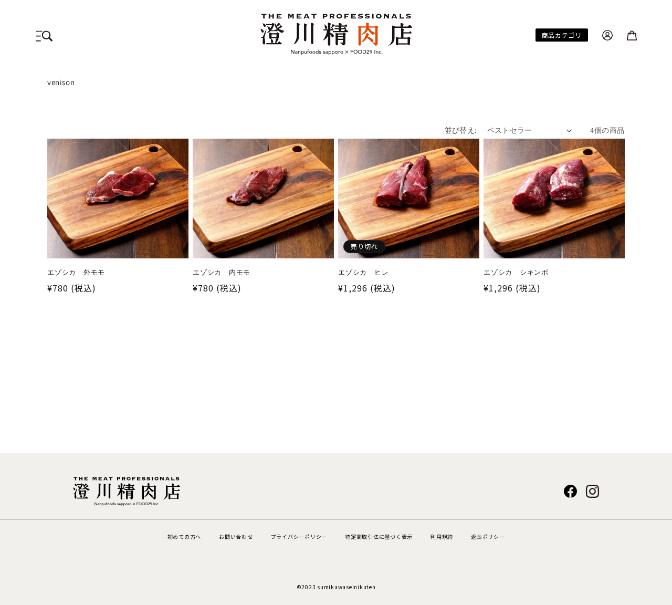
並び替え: (461, 130)
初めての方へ (184, 536)
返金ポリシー (488, 536)
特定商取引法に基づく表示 (379, 536)
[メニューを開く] (44, 34)
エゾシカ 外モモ (76, 272)
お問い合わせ (236, 536)
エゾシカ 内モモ (221, 272)
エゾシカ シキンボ (516, 272)
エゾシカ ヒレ (363, 272)
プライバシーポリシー (299, 536)
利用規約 (441, 536)
